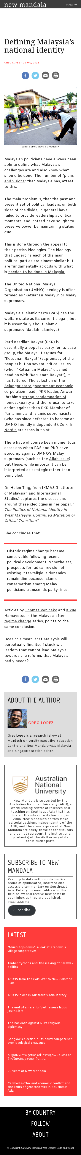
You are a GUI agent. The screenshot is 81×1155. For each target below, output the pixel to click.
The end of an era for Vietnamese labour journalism (38, 1009)
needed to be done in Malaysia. (36, 272)
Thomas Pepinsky (41, 610)
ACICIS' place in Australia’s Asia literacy (37, 995)
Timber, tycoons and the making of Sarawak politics (40, 965)
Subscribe (21, 910)
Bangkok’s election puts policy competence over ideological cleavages (40, 1041)
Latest (17, 935)
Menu (70, 5)
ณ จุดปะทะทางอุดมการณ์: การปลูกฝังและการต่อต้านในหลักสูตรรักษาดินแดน (39, 1057)
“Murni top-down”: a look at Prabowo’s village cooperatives (37, 949)
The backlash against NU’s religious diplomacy (34, 1025)
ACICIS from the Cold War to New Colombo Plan (40, 981)
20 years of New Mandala (27, 1071)
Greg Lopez (12, 62)
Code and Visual (65, 1148)
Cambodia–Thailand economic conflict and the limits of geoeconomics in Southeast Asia (39, 1087)
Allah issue (59, 459)
